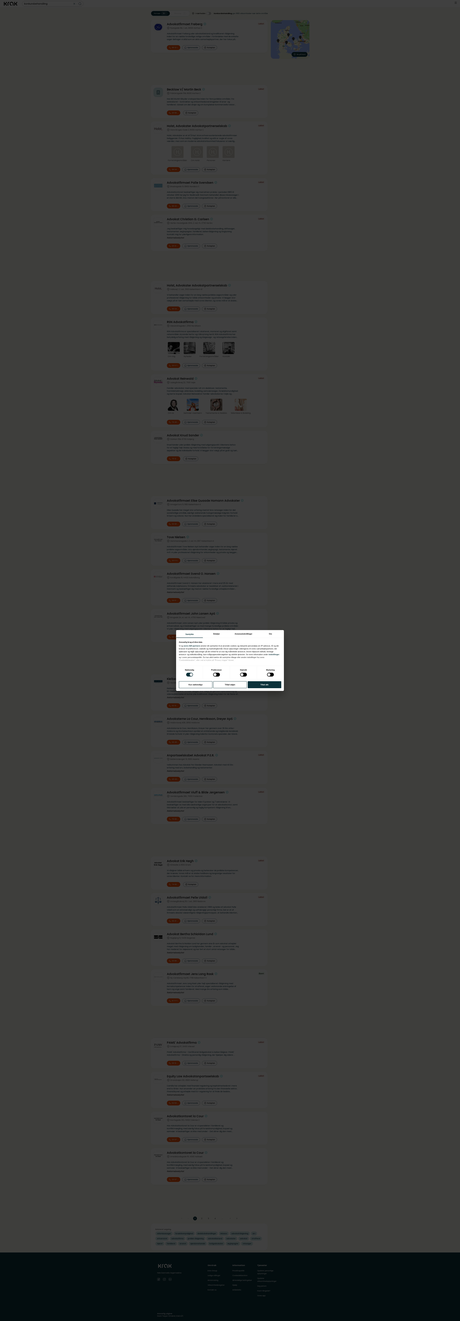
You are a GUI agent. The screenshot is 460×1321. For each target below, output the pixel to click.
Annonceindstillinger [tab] (243, 634)
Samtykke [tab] (189, 634)
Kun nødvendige (195, 685)
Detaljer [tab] (216, 634)
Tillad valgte (230, 685)
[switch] (216, 675)
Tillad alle (264, 685)
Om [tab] (270, 634)
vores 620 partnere (192, 646)
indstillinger (274, 654)
